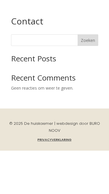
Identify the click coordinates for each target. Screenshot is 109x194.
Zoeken (88, 40)
